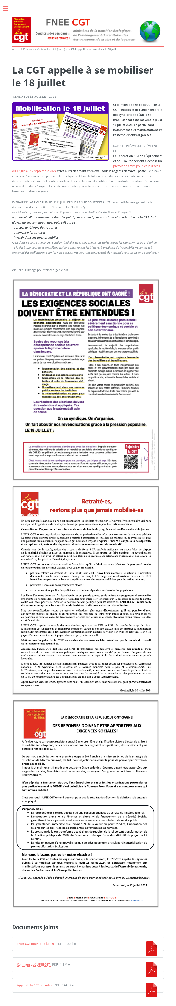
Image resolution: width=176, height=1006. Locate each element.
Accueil (16, 49)
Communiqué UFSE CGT (33, 964)
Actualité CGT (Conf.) (53, 49)
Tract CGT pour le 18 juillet (35, 944)
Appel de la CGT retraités (34, 985)
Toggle (8, 8)
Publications (30, 49)
